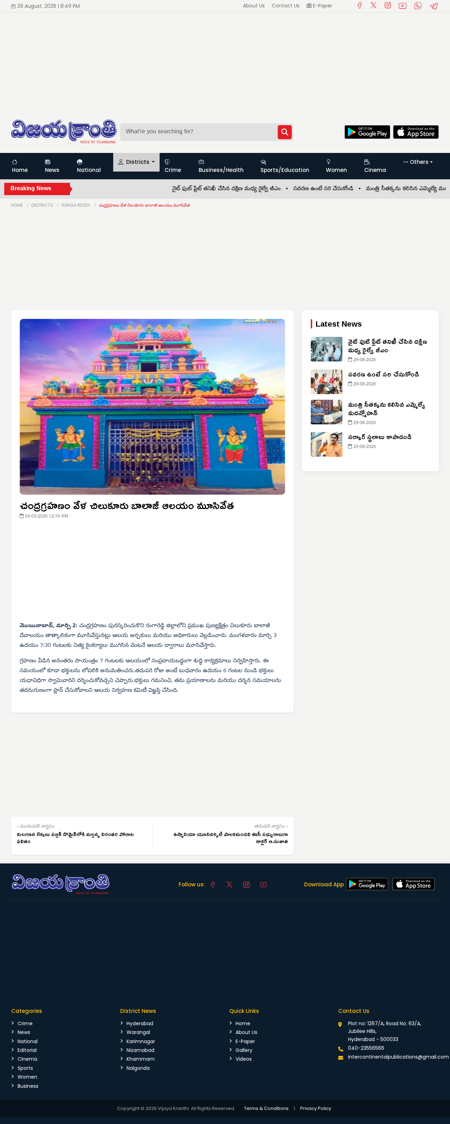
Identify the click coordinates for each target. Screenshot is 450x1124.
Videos (244, 1058)
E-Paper (321, 5)
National (89, 170)
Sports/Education (285, 170)
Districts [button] (138, 162)
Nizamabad (140, 1050)
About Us (254, 5)
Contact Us (286, 5)
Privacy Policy (315, 1108)
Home (20, 170)
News (52, 170)
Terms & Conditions (266, 1108)
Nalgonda (138, 1068)
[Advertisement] (211, 62)
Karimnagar (141, 1041)
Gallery (244, 1050)
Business (28, 1086)
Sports (25, 1068)
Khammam (141, 1058)
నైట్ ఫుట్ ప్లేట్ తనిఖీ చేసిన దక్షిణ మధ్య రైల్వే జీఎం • (213, 189)
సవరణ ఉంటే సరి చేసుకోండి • (310, 189)
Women (336, 170)
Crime (173, 170)
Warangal (138, 1032)
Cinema (375, 170)
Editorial (27, 1050)
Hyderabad (140, 1023)
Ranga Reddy (76, 205)
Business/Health (221, 170)
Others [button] (419, 162)
